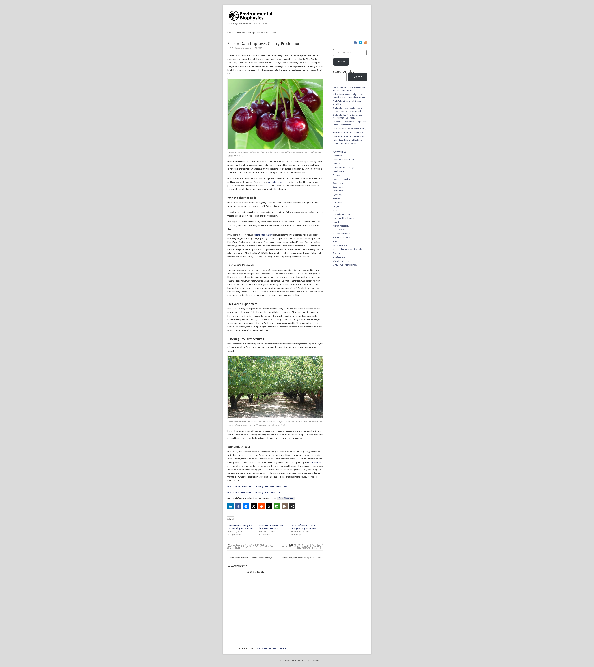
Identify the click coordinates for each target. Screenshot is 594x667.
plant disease (253, 546)
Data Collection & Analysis (344, 167)
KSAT (335, 210)
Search (357, 77)
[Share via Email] (277, 506)
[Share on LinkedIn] (230, 506)
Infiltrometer (338, 203)
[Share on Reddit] (261, 506)
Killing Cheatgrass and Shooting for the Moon (301, 558)
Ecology (319, 545)
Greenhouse (338, 187)
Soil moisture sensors (307, 548)
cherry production (262, 545)
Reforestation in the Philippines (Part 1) (349, 129)
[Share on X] (254, 506)
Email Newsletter (286, 498)
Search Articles (343, 72)
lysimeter (337, 222)
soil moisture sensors (263, 235)
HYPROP (336, 199)
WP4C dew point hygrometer (345, 265)
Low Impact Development (344, 218)
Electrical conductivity (342, 179)
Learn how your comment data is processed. (271, 648)
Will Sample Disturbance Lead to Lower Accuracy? (251, 558)
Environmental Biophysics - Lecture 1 (348, 136)
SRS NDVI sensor (340, 245)
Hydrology (337, 195)
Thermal (336, 253)
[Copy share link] (285, 506)
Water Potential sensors (343, 261)
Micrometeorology (341, 226)
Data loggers (338, 171)
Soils (321, 548)
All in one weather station (343, 160)
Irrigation (298, 546)
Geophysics (338, 183)
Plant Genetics (339, 230)
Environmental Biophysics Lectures (252, 33)
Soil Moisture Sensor (237, 548)
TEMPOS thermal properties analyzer (348, 249)
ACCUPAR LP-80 (339, 152)
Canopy (310, 545)
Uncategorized (339, 257)
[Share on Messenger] (246, 506)
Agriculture (238, 545)
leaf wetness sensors (277, 182)
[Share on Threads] (269, 506)
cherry (248, 545)
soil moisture (266, 546)
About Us (276, 33)
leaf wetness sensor (236, 546)
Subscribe (341, 61)
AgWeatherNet (314, 462)
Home (230, 33)
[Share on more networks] (292, 506)
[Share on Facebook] (238, 506)
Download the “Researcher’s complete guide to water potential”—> (257, 486)
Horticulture (285, 546)
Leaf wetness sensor (313, 546)
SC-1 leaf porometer (341, 234)
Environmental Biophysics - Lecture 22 (349, 133)
